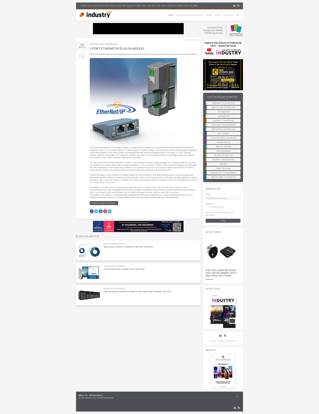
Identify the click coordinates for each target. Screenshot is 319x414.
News (170, 15)
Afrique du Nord (86, 5)
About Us (83, 395)
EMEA (138, 5)
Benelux (113, 5)
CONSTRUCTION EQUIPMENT (223, 125)
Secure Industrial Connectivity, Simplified (124, 269)
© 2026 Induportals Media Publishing (96, 398)
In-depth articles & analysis (189, 15)
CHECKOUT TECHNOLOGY (223, 120)
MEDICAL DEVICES (223, 146)
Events (217, 15)
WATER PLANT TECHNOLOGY (223, 177)
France (144, 5)
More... (196, 5)
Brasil (119, 5)
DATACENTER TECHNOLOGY (224, 129)
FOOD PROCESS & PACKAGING (223, 138)
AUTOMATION (224, 112)
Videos (209, 15)
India (154, 5)
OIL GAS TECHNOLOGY (223, 155)
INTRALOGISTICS (224, 142)
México (163, 5)
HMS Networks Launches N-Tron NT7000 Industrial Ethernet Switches (137, 291)
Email (208, 194)
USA (191, 5)
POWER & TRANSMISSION (223, 159)
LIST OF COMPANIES (87, 400)
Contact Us (228, 15)
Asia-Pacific (98, 5)
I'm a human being (215, 207)
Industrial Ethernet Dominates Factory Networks (128, 247)
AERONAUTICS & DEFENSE (223, 103)
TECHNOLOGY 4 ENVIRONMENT (223, 172)
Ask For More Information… (105, 203)
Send (223, 220)
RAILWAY (223, 164)
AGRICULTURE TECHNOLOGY (223, 107)
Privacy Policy (96, 395)
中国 (123, 5)
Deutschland (131, 5)
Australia (106, 5)
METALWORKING (223, 151)
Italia (149, 5)
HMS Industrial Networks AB (104, 44)
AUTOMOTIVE (223, 116)
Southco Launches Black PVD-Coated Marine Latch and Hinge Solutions (221, 273)
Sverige (186, 5)
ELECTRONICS (223, 133)
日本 (158, 5)
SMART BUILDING (223, 168)
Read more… (210, 279)
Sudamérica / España (174, 5)
